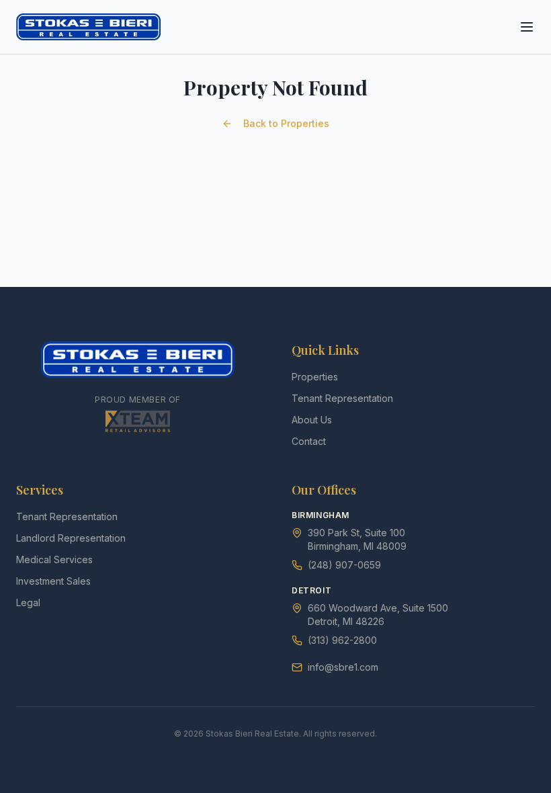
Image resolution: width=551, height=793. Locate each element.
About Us (312, 419)
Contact (309, 441)
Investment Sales (53, 581)
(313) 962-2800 (342, 640)
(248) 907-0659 (344, 565)
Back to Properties (286, 123)
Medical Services (54, 559)
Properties (315, 376)
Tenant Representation (342, 398)
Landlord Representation (71, 538)
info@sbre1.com (343, 667)
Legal (28, 602)
